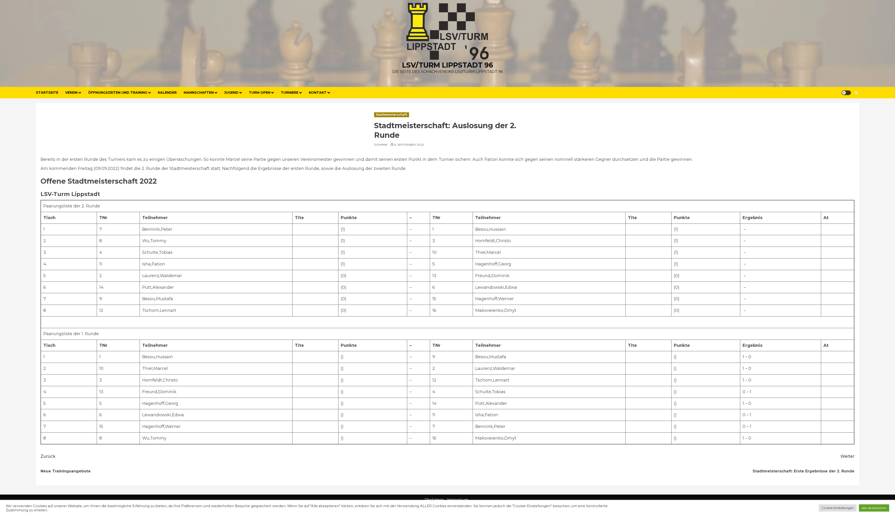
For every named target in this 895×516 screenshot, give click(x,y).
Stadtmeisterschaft (391, 114)
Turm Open (259, 92)
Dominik (381, 144)
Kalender (167, 92)
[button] (856, 92)
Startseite (47, 92)
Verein (71, 92)
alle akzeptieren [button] (874, 508)
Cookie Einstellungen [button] (838, 508)
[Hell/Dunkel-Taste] (846, 92)
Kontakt (318, 92)
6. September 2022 (409, 144)
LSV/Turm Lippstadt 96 (447, 65)
